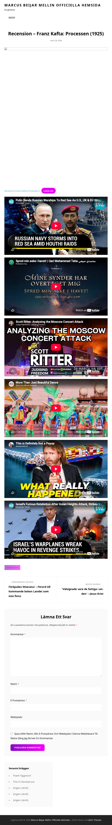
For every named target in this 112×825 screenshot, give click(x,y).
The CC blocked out (23, 781)
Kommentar (18, 634)
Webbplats (16, 717)
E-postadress (18, 700)
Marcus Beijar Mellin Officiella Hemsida (52, 5)
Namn (14, 684)
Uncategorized (12, 567)
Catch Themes (94, 820)
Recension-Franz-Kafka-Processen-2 (22, 190)
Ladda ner (48, 190)
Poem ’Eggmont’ (22, 775)
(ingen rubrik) (20, 788)
